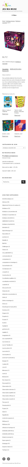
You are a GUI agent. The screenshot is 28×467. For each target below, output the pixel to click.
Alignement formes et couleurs (10, 205)
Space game (5, 440)
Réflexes (4, 421)
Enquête (4, 316)
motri (3, 373)
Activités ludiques (7, 199)
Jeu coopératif (6, 338)
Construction (5, 275)
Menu (14, 15)
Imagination (5, 335)
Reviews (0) (5, 71)
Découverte (5, 288)
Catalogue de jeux (10, 21)
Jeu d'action (5, 342)
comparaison (5, 259)
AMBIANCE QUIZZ (7, 221)
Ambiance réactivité (7, 224)
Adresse (4, 202)
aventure (4, 237)
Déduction (5, 291)
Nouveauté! (5, 383)
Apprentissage (6, 230)
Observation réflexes (7, 396)
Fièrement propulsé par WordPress (11, 463)
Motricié (4, 376)
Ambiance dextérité (7, 218)
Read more (5, 114)
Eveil (3, 322)
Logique (4, 364)
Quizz (3, 411)
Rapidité (4, 415)
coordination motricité (8, 281)
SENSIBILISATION (7, 430)
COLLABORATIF (6, 253)
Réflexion (4, 424)
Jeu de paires (5, 354)
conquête (4, 272)
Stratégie (4, 443)
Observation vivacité (7, 399)
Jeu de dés (5, 351)
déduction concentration (8, 294)
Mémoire (4, 370)
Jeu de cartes (5, 348)
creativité (4, 284)
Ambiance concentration (8, 211)
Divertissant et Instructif (8, 307)
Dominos (4, 310)
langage (4, 361)
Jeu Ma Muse (9, 9)
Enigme (4, 313)
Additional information (15, 69)
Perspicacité (5, 405)
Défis (3, 297)
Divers (4, 303)
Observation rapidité (7, 392)
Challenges (5, 246)
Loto (3, 367)
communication (6, 256)
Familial (4, 326)
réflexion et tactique (7, 427)
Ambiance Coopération (8, 214)
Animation (5, 227)
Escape (4, 319)
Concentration (6, 265)
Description (5, 69)
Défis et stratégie (7, 300)
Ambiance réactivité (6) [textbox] (13, 148)
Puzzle (4, 408)
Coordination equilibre (8, 278)
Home (3, 21)
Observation (5, 386)
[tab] (5, 69)
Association (5, 234)
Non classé (5, 380)
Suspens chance (6, 446)
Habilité (4, 332)
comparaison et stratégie (9, 262)
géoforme (5, 329)
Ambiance (5, 208)
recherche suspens (7, 418)
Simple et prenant (7, 437)
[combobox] (14, 148)
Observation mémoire (8, 389)
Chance (4, 249)
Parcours (4, 402)
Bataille (4, 240)
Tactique (4, 450)
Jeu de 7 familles (6, 345)
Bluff (3, 243)
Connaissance (6, 268)
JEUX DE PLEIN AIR (7, 357)
